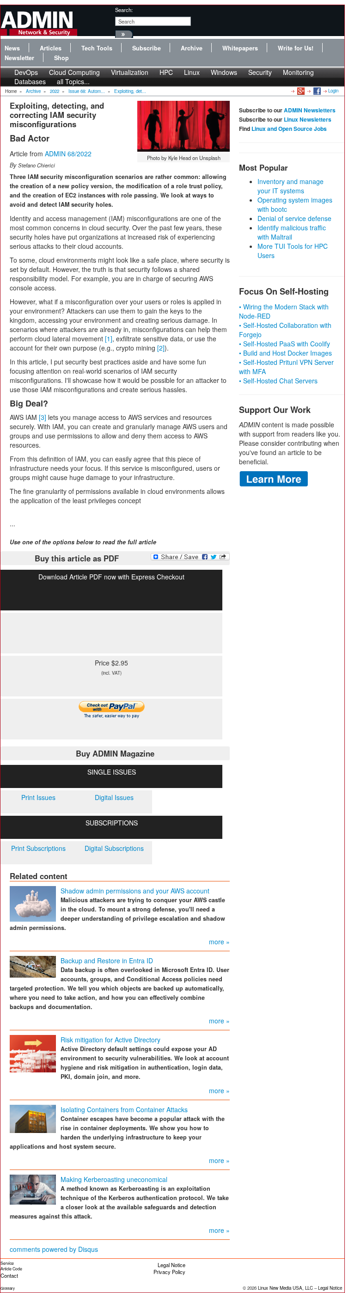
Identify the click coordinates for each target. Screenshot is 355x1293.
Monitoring (298, 72)
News (12, 48)
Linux (192, 72)
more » (219, 941)
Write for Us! (295, 48)
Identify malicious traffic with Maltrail (291, 232)
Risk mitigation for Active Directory (110, 1039)
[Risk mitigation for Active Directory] (33, 1052)
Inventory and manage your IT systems (290, 186)
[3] (42, 417)
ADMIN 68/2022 (68, 153)
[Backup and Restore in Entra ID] (33, 965)
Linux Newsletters (307, 119)
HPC (166, 72)
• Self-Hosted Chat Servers (278, 380)
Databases (30, 81)
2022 (54, 91)
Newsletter (19, 58)
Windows (224, 72)
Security (260, 72)
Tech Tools (96, 48)
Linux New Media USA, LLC (285, 1288)
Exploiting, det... (130, 91)
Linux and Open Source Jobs (289, 128)
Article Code (11, 1269)
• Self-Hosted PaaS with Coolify (284, 343)
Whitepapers (240, 48)
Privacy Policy (169, 1271)
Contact (9, 1275)
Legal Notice (171, 1264)
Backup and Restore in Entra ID (107, 960)
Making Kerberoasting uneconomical (114, 1179)
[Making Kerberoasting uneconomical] (33, 1188)
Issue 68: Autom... (86, 91)
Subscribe (146, 48)
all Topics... (73, 81)
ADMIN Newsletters (310, 110)
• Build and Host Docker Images (285, 352)
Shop (61, 58)
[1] (108, 338)
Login (333, 90)
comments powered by (54, 1249)
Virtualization (129, 72)
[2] (161, 347)
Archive (191, 48)
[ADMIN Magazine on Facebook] (316, 90)
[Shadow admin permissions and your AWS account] (33, 902)
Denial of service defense (294, 218)
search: (124, 9)
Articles (50, 48)
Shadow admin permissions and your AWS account (135, 890)
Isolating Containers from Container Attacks (124, 1109)
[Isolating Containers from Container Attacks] (33, 1117)
